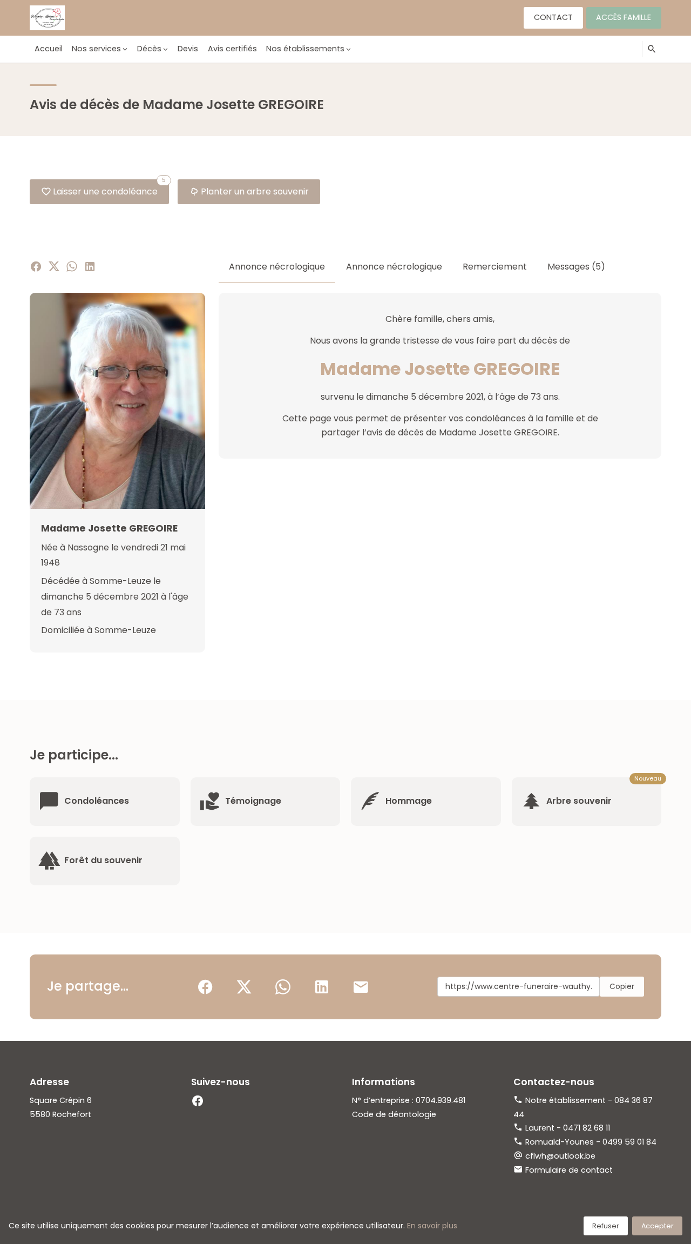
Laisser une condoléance (109, 188)
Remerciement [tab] (495, 266)
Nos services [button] (96, 48)
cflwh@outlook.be (560, 1156)
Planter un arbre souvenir (255, 191)
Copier (621, 986)
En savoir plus (432, 1225)
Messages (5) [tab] (576, 266)
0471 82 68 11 (586, 1127)
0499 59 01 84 (629, 1142)
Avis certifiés (232, 48)
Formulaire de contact (569, 1170)
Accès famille (623, 17)
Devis (188, 48)
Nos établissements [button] (305, 48)
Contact (553, 17)
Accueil (49, 48)
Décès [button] (149, 48)
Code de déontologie (394, 1114)
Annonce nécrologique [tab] (277, 266)
